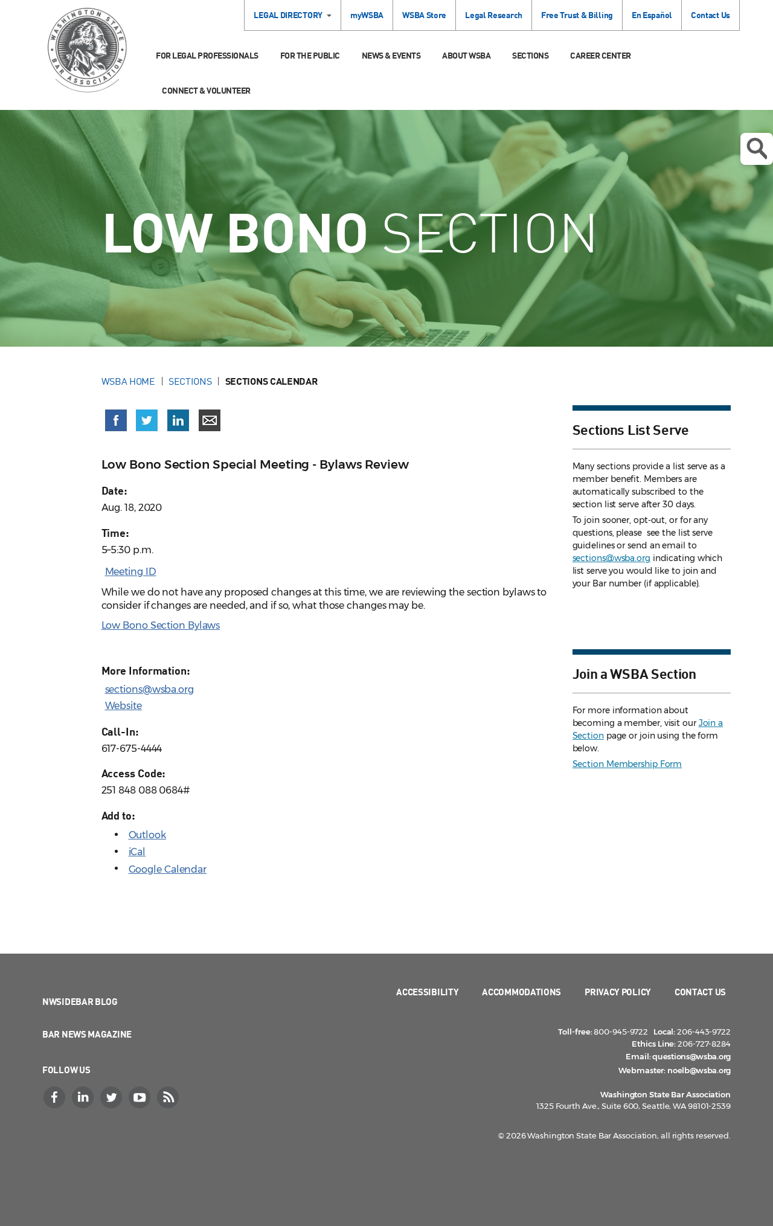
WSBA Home (128, 381)
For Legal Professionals (207, 55)
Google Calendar (168, 869)
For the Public (310, 55)
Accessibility (427, 991)
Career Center (600, 55)
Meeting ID (130, 571)
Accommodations (521, 991)
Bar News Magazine (87, 1034)
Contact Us (710, 15)
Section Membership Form (627, 764)
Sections (530, 55)
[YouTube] (140, 1097)
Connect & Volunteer (206, 90)
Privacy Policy (618, 991)
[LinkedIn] (84, 1097)
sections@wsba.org (149, 689)
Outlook (147, 835)
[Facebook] (55, 1097)
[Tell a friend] (209, 420)
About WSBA (466, 55)
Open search (756, 149)
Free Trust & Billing (577, 15)
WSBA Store (424, 15)
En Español (652, 15)
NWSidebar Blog (80, 1001)
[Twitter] (112, 1097)
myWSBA (366, 15)
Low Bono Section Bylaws (160, 625)
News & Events (391, 55)
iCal (137, 852)
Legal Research (493, 15)
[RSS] (169, 1097)
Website (123, 705)
